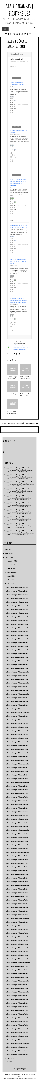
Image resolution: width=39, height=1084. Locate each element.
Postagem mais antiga (31, 423)
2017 (6, 553)
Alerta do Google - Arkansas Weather (25, 377)
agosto (9, 576)
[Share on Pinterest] (19, 354)
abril (8, 1062)
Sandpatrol (11, 1078)
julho (8, 580)
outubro (9, 568)
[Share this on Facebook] (12, 354)
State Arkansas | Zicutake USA (19, 9)
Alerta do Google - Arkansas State (12, 395)
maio (8, 1058)
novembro (10, 565)
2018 (6, 550)
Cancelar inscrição (19, 345)
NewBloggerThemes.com (30, 1078)
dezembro (10, 561)
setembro (10, 572)
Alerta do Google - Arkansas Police (18, 43)
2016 (6, 557)
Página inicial (20, 423)
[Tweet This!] (14, 354)
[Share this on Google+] (16, 354)
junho (9, 584)
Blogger (23, 1069)
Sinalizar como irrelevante (23, 104)
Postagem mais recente (8, 423)
